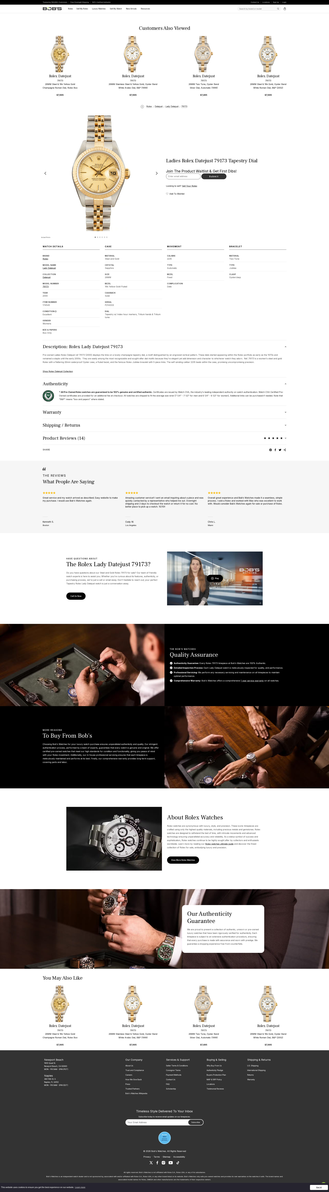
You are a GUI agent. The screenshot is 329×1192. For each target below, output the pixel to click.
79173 (46, 286)
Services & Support (178, 1059)
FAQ (168, 1084)
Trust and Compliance (134, 1070)
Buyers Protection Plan (216, 1075)
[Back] (142, 106)
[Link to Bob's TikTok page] (178, 1163)
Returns (250, 1075)
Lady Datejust (49, 268)
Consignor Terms (173, 1070)
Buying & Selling (216, 1059)
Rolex (45, 259)
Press (127, 1084)
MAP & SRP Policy (214, 1079)
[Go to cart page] (284, 8)
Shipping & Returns (259, 1059)
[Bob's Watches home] (52, 8)
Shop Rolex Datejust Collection (58, 371)
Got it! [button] (319, 1187)
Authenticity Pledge (215, 1070)
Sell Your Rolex (189, 186)
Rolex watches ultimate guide (219, 844)
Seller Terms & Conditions (177, 1066)
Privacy (147, 1157)
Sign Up (276, 2)
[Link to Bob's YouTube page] (171, 1163)
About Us (129, 1066)
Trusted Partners (132, 1089)
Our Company (133, 1059)
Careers (128, 1075)
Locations (266, 2)
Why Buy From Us (214, 1066)
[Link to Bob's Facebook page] (157, 1163)
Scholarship (171, 1089)
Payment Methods (173, 1075)
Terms (157, 1157)
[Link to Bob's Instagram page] (163, 1163)
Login (284, 2)
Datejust (47, 277)
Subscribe (195, 1122)
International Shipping (256, 1070)
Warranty (251, 1079)
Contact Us (255, 2)
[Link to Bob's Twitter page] (151, 1163)
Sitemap (166, 1157)
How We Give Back (133, 1079)
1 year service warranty (252, 680)
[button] (157, 173)
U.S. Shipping (252, 1066)
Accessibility (179, 1157)
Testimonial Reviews (215, 1089)
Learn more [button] (80, 1187)
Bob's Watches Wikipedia (136, 1093)
